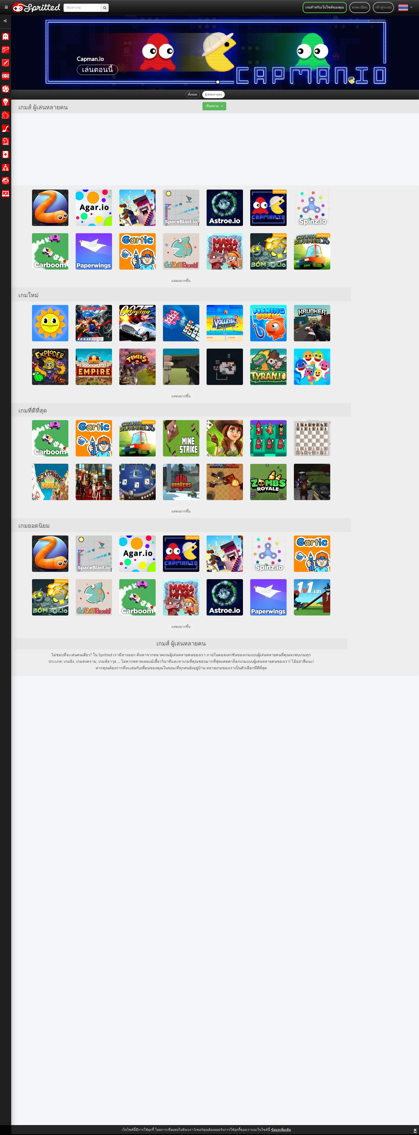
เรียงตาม (212, 106)
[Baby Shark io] (312, 367)
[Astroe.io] (225, 208)
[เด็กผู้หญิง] (4, 128)
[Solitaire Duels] (50, 482)
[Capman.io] (268, 208)
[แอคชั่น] (4, 49)
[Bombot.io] (268, 251)
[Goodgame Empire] (94, 367)
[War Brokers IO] (181, 482)
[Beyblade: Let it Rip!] (94, 323)
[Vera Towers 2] (137, 367)
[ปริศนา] (4, 115)
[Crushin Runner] (312, 251)
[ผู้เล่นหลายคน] (4, 167)
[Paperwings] (94, 251)
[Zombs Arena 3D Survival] (312, 482)
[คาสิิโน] (4, 154)
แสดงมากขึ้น (181, 281)
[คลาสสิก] (4, 36)
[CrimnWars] (181, 367)
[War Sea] (181, 323)
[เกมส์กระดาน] (4, 141)
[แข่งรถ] (4, 75)
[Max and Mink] (225, 251)
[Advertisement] (215, 150)
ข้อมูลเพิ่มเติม (281, 1130)
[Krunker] (312, 323)
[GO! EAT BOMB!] (181, 251)
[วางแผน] (4, 102)
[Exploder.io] (50, 367)
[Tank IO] (225, 482)
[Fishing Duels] (268, 323)
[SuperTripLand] (50, 323)
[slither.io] (50, 208)
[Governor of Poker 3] (225, 438)
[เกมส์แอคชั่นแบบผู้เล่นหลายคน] (4, 193)
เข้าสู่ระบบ (383, 7)
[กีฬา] (4, 89)
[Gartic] (137, 251)
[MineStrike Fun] (181, 438)
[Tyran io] (268, 367)
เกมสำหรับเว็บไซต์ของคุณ (324, 7)
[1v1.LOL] (312, 597)
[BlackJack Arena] (137, 482)
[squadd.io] (137, 208)
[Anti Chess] (268, 438)
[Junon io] (225, 367)
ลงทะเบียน (360, 7)
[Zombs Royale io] (268, 482)
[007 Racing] (137, 323)
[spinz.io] (312, 208)
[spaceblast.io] (181, 208)
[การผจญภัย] (4, 62)
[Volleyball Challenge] (225, 323)
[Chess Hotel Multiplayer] (312, 438)
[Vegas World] (94, 482)
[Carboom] (50, 251)
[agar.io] (94, 208)
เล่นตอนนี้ (97, 69)
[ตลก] (4, 180)
